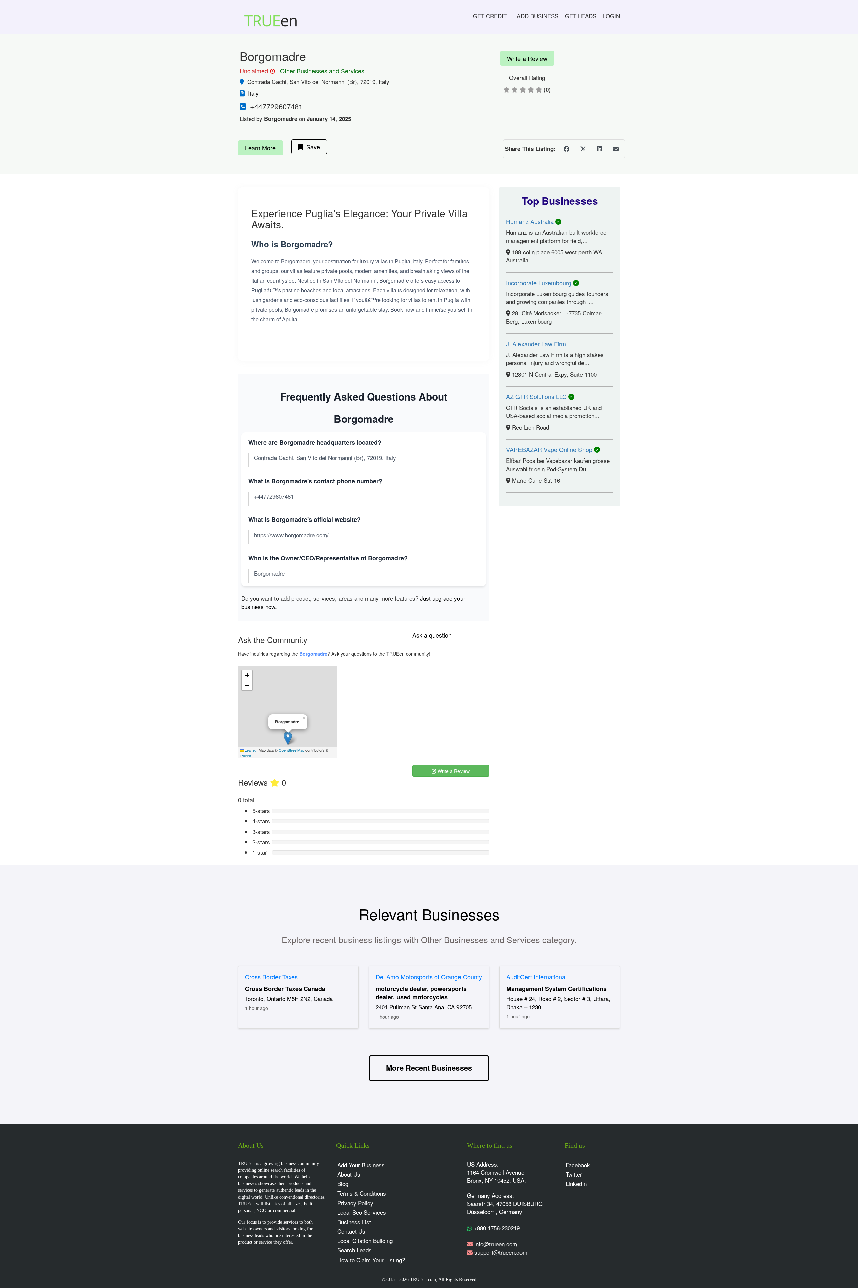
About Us (348, 1174)
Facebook (578, 1165)
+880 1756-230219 (496, 1228)
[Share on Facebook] (566, 149)
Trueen (245, 755)
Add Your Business (361, 1165)
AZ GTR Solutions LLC (537, 396)
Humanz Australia (530, 221)
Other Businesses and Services (322, 70)
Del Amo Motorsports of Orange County (429, 976)
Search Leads (354, 1250)
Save (311, 146)
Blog (342, 1183)
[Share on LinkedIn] (599, 149)
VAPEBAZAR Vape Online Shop (550, 449)
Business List (354, 1222)
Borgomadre (313, 653)
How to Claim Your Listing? (371, 1259)
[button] (288, 738)
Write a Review (527, 58)
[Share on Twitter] (583, 149)
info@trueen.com (495, 1244)
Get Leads (580, 16)
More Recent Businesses (429, 1067)
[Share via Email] (616, 149)
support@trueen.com (500, 1252)
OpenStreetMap (291, 750)
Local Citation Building (365, 1240)
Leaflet (250, 750)
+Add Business (535, 16)
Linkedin (576, 1183)
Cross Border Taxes (271, 976)
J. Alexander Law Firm (536, 343)
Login (611, 16)
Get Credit (490, 16)
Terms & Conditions (361, 1193)
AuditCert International (536, 976)
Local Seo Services (361, 1212)
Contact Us (351, 1231)
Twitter (574, 1174)
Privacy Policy (355, 1203)
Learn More (260, 147)
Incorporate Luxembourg (539, 282)
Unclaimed (256, 71)
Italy (253, 93)
